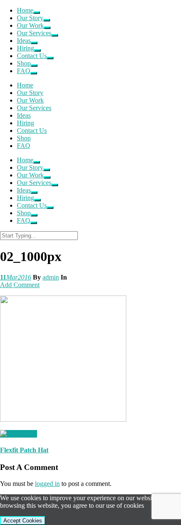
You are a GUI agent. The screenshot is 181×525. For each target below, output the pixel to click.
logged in (47, 483)
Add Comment (20, 284)
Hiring (25, 48)
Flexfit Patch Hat (24, 450)
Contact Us (32, 55)
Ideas (24, 40)
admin (51, 277)
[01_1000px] (18, 433)
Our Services (34, 33)
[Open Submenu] (36, 12)
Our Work (30, 25)
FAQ (23, 70)
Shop (24, 63)
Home (25, 10)
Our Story (30, 17)
